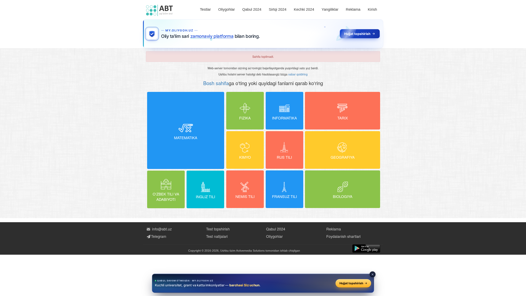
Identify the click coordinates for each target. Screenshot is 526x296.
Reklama (353, 9)
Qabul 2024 (251, 9)
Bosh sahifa (216, 83)
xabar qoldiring (298, 74)
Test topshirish (218, 228)
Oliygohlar (226, 9)
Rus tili (284, 157)
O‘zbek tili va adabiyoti (166, 196)
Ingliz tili (205, 196)
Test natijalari (217, 236)
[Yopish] (372, 274)
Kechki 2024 (304, 9)
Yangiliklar (330, 9)
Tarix (342, 117)
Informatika (284, 117)
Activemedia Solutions (250, 250)
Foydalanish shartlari (343, 236)
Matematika (185, 137)
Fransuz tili (284, 196)
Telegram (158, 236)
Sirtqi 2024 (277, 9)
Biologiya (342, 196)
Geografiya (343, 157)
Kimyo (245, 157)
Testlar (205, 9)
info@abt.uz (162, 228)
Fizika (245, 117)
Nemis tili (245, 196)
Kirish (372, 9)
